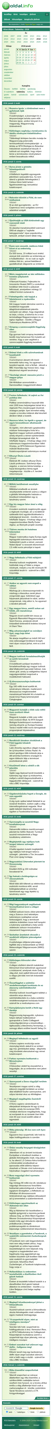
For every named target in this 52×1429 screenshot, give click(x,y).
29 (17, 63)
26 (29, 60)
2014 (13, 39)
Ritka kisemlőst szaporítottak (23, 1370)
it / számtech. (9, 92)
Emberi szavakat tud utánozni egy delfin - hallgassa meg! (26, 1345)
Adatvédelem (24, 1425)
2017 (32, 39)
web (10, 1412)
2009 (26, 36)
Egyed (27, 24)
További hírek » (43, 1398)
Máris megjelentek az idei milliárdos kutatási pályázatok (26, 275)
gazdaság (32, 89)
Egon (34, 24)
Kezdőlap (7, 14)
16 (20, 58)
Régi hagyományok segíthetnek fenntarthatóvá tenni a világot (25, 905)
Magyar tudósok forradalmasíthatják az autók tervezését (27, 657)
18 (26, 58)
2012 (45, 36)
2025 (39, 42)
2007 (13, 36)
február (7, 52)
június (6, 64)
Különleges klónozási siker (22, 960)
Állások (7, 19)
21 (35, 58)
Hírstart (36, 1425)
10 (23, 55)
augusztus (8, 69)
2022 (19, 42)
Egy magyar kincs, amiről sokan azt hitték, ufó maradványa (26, 609)
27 (32, 60)
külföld (22, 89)
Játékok (33, 14)
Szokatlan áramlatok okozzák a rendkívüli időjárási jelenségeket (25, 936)
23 (20, 60)
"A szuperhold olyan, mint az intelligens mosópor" (23, 1320)
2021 (13, 42)
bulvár (13, 95)
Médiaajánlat (9, 1425)
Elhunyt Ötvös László (20, 456)
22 (17, 60)
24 (23, 60)
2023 (26, 42)
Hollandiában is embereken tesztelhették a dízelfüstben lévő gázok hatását (25, 1274)
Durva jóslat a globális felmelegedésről (20, 168)
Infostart (13, 113)
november (8, 78)
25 (26, 60)
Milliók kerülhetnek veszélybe (24, 484)
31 (23, 63)
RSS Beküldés (10, 1421)
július (6, 67)
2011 (38, 36)
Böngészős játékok (32, 19)
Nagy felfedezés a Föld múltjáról (25, 557)
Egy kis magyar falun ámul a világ (25, 504)
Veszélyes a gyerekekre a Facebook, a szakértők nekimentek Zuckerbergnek (28, 1234)
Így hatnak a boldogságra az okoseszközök (23, 877)
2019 (45, 39)
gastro (6, 95)
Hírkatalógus (17, 19)
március (7, 55)
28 (35, 60)
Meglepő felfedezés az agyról (23, 1038)
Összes (7, 89)
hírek (32, 1412)
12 (29, 55)
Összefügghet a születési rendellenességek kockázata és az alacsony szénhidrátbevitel (26, 985)
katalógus (21, 1412)
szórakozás (23, 95)
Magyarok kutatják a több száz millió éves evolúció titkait (27, 711)
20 (32, 58)
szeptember (8, 72)
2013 (6, 39)
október (7, 75)
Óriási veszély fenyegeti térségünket (27, 1147)
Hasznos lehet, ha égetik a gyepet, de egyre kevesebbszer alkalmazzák (27, 421)
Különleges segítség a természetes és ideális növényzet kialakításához (28, 132)
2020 (6, 42)
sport (32, 95)
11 (26, 55)
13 (32, 55)
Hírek (15, 14)
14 (35, 55)
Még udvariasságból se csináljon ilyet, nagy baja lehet (25, 632)
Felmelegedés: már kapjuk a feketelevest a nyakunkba (23, 297)
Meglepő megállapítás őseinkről (25, 1099)
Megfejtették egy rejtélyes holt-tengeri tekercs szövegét (24, 843)
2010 (32, 36)
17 (23, 58)
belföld (15, 89)
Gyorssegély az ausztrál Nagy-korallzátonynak (24, 823)
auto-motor (41, 95)
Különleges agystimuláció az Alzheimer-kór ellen (23, 1204)
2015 (19, 39)
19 (29, 58)
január (6, 49)
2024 (32, 42)
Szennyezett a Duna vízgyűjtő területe (28, 1081)
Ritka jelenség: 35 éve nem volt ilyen (27, 1130)
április (6, 58)
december (8, 81)
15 (17, 58)
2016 (26, 39)
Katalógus (24, 14)
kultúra (30, 92)
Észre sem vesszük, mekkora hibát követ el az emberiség (26, 247)
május (6, 61)
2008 (19, 36)
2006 (6, 36)
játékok (42, 1412)
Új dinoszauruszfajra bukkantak (25, 681)
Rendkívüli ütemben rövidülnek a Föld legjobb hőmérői (25, 741)
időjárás (7, 98)
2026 (45, 42)
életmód (38, 92)
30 (20, 63)
